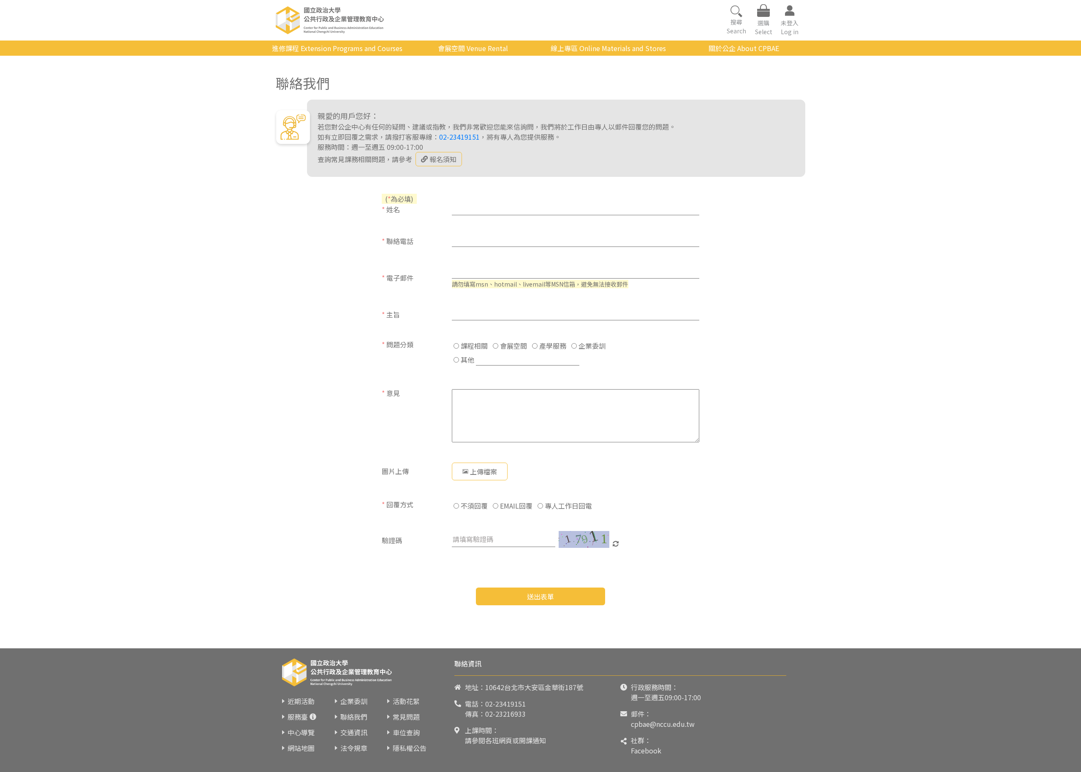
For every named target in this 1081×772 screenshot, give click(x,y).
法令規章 (353, 748)
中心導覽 (301, 732)
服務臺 (298, 717)
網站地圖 (301, 748)
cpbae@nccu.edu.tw (663, 724)
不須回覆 (473, 506)
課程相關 (473, 346)
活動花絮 (406, 701)
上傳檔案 (483, 471)
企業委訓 (591, 346)
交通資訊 (353, 732)
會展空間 (512, 346)
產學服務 (552, 346)
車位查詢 (406, 732)
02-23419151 (459, 137)
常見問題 (406, 717)
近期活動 (301, 701)
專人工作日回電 (567, 506)
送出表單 (540, 596)
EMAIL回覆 (515, 506)
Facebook (646, 750)
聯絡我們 (353, 717)
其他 (466, 360)
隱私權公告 (409, 748)
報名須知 (442, 159)
